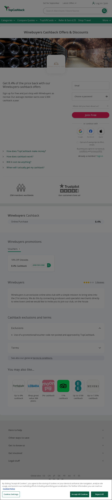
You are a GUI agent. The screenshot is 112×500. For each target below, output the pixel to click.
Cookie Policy (9, 489)
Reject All (99, 494)
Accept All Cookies (80, 494)
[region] (56, 489)
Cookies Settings (11, 494)
